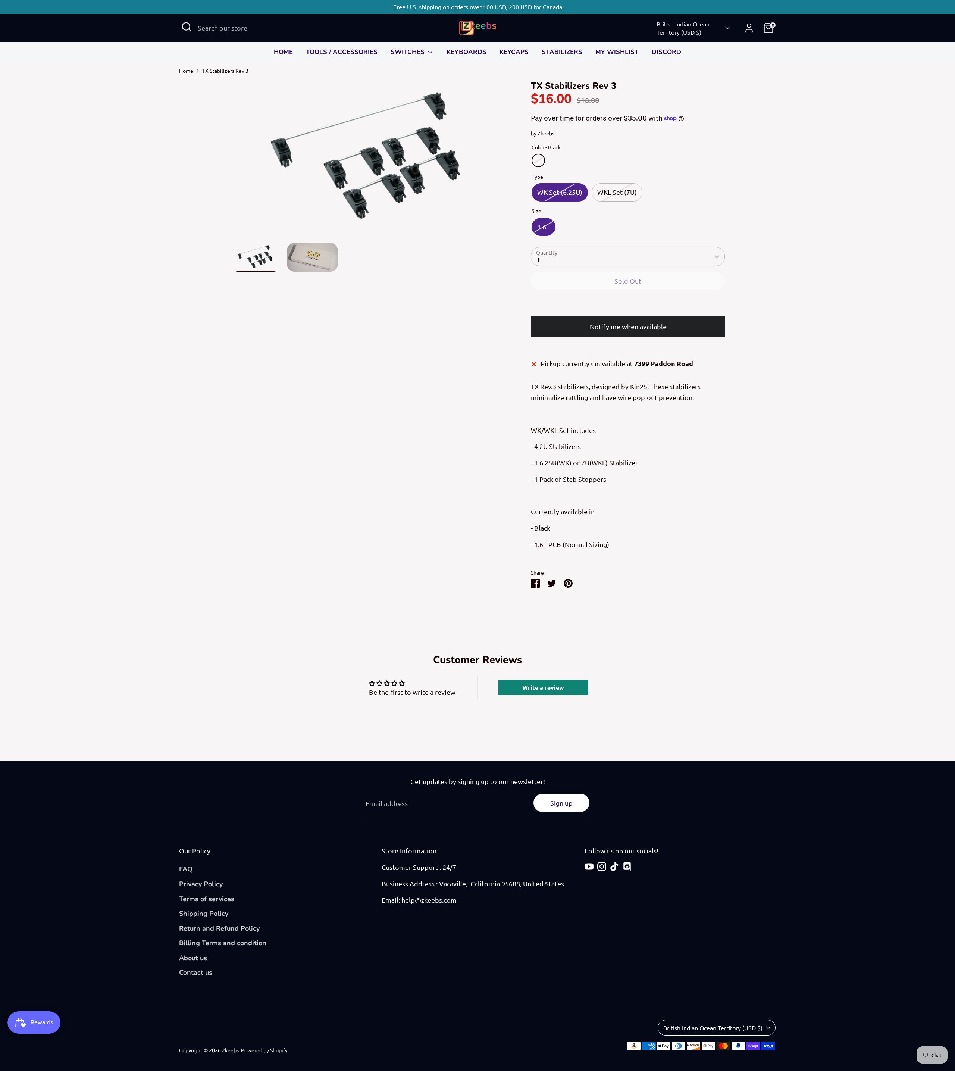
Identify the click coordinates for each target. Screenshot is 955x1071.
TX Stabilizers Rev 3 (225, 70)
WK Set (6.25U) (559, 192)
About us (193, 957)
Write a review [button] (543, 687)
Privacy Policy (201, 884)
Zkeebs (546, 133)
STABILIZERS (562, 52)
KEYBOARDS (466, 52)
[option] (369, 162)
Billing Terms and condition (222, 943)
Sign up (561, 803)
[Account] (749, 28)
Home (186, 70)
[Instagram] (601, 866)
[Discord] (627, 866)
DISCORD (666, 52)
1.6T (543, 227)
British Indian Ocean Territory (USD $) (683, 28)
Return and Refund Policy (219, 928)
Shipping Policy (203, 913)
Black (538, 160)
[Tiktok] (614, 866)
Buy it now (628, 304)
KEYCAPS (514, 52)
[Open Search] (186, 26)
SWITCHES (408, 52)
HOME (283, 52)
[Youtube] (589, 866)
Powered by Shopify (264, 1050)
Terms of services (206, 898)
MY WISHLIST (617, 52)
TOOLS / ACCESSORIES (342, 52)
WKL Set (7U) (617, 192)
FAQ (185, 869)
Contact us (195, 972)
